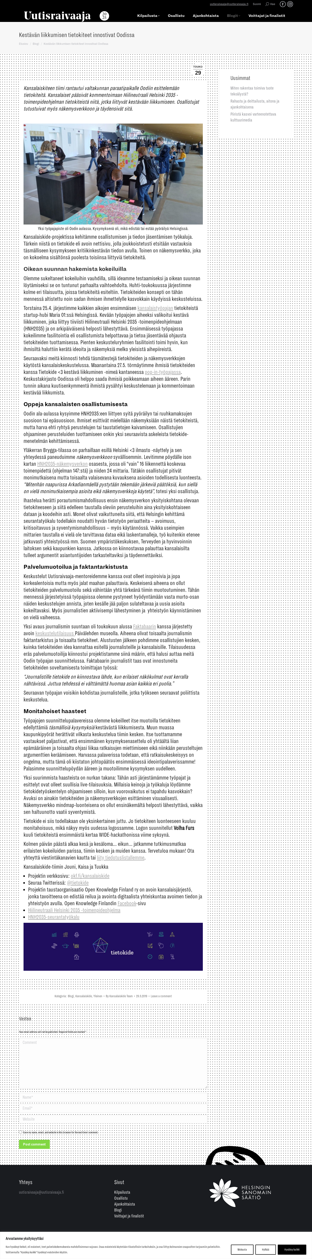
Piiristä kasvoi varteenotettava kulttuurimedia (253, 117)
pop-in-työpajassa (163, 372)
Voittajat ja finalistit (129, 1216)
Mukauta (242, 1249)
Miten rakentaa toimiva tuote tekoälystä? (252, 91)
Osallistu (121, 1198)
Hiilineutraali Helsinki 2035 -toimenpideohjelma (74, 910)
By (119, 996)
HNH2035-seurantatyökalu (53, 917)
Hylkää (265, 1249)
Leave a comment (161, 996)
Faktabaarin (144, 627)
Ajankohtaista (124, 1204)
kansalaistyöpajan (155, 308)
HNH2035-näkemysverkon (62, 464)
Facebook (127, 903)
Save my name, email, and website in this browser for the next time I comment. (60, 1132)
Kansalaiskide (83, 996)
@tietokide (78, 883)
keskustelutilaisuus (55, 633)
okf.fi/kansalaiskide (90, 876)
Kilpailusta (122, 1192)
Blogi (71, 996)
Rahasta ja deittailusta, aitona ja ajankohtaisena (254, 104)
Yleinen (97, 996)
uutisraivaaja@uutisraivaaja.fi (229, 4)
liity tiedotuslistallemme (120, 858)
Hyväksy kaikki (292, 1249)
